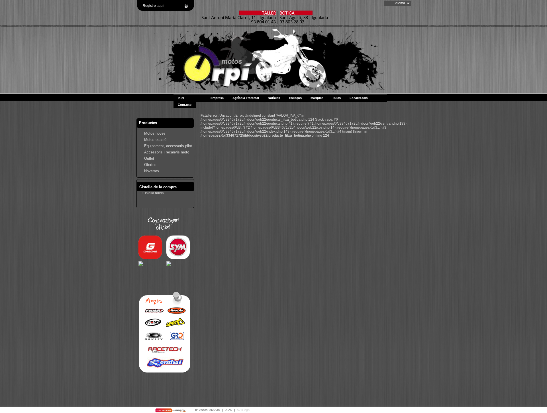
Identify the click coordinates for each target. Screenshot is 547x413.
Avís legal (243, 410)
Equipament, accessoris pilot (168, 146)
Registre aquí (153, 6)
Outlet (149, 158)
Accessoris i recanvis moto (166, 152)
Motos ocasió (155, 139)
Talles (336, 98)
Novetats (151, 171)
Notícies (274, 98)
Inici (181, 98)
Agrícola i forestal (245, 98)
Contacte (184, 104)
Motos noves (155, 133)
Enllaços (295, 98)
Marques (317, 98)
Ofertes (150, 165)
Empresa (217, 98)
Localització (359, 98)
